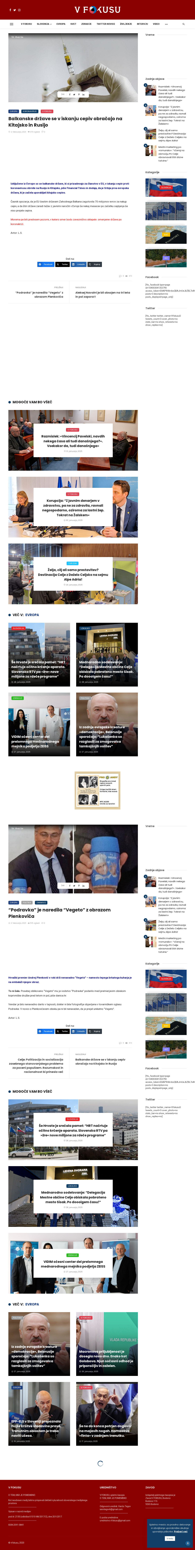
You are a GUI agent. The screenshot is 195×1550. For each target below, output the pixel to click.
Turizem (72, 563)
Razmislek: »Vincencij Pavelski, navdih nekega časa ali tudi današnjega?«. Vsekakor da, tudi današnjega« (73, 441)
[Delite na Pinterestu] (79, 885)
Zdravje (86, 24)
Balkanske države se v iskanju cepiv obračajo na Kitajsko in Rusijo (100, 1062)
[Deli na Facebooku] (70, 885)
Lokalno (85, 628)
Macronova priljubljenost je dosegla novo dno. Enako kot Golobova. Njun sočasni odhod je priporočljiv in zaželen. (106, 1358)
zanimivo (41, 902)
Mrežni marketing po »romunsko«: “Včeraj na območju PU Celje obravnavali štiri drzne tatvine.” (171, 153)
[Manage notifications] (187, 1543)
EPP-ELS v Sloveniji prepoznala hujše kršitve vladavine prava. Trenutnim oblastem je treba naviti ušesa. (36, 1428)
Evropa (61, 24)
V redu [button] (170, 1538)
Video (156, 24)
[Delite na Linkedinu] (84, 885)
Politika (85, 698)
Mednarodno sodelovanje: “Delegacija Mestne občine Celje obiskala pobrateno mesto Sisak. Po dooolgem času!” (106, 669)
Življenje (126, 24)
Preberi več (181, 1531)
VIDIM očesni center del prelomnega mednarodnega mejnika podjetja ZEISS (35, 741)
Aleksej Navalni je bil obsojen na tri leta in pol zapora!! (102, 295)
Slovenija (43, 24)
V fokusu (26, 24)
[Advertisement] (70, 159)
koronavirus (30, 111)
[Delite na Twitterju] (74, 885)
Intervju (142, 24)
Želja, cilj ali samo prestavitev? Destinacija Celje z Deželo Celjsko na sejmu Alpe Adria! (73, 575)
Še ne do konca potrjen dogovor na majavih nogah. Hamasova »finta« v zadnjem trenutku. (105, 1431)
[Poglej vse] (166, 187)
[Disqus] (73, 353)
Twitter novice (106, 24)
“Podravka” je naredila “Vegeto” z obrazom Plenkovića (39, 295)
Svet (73, 24)
